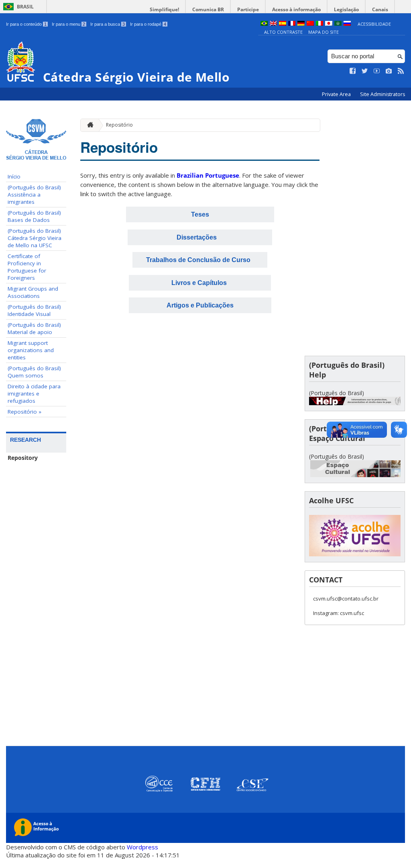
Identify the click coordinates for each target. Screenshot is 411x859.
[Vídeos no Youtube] (377, 71)
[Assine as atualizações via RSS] (401, 71)
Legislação (346, 9)
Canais (380, 9)
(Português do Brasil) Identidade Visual (34, 310)
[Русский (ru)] (347, 24)
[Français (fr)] (291, 24)
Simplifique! (164, 9)
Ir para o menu (68, 24)
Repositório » (24, 411)
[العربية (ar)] (338, 24)
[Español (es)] (282, 24)
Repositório (119, 124)
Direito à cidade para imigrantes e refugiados (34, 393)
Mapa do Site (323, 32)
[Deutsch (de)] (301, 24)
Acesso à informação (296, 9)
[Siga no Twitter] (365, 71)
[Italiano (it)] (319, 24)
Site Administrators (382, 94)
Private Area (337, 94)
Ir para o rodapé (148, 24)
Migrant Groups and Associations (33, 292)
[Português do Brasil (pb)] (264, 24)
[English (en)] (273, 24)
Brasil (25, 6)
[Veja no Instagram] (389, 71)
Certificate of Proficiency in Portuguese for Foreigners (27, 266)
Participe (248, 9)
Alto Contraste (283, 32)
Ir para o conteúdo (26, 24)
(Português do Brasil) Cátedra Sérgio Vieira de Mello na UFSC (34, 238)
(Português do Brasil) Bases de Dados (34, 216)
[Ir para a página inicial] (88, 125)
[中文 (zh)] (310, 24)
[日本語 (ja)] (328, 24)
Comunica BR (208, 9)
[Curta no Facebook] (353, 71)
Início (14, 176)
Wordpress (142, 847)
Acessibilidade (374, 24)
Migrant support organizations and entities (31, 350)
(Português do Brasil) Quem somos (34, 372)
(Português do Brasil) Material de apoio (34, 328)
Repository (23, 457)
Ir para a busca (107, 24)
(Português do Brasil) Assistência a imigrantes (34, 194)
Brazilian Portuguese (208, 175)
